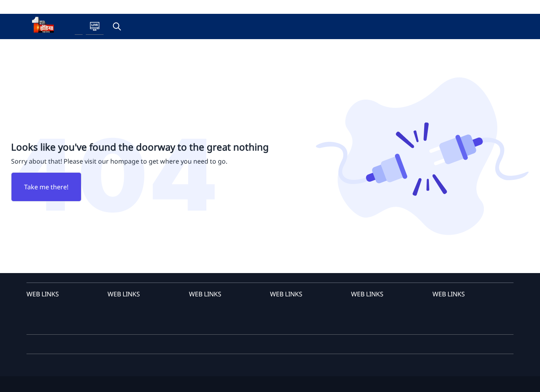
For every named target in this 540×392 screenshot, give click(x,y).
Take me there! (46, 187)
